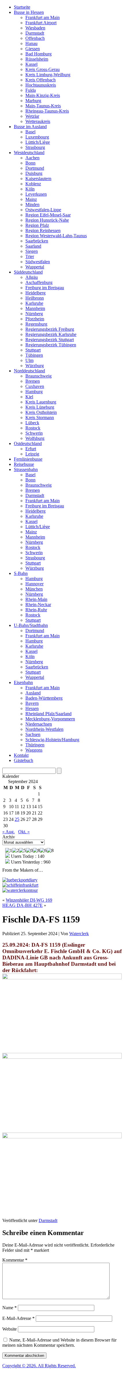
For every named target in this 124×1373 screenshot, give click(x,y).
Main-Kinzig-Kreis (42, 95)
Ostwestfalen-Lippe (43, 209)
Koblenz (33, 183)
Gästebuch (23, 760)
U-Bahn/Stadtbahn (31, 625)
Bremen (32, 381)
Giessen (32, 48)
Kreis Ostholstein (41, 412)
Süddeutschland (28, 272)
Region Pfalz (37, 225)
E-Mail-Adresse (18, 1318)
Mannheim (35, 308)
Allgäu (31, 277)
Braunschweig (38, 375)
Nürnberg (34, 313)
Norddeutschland (29, 370)
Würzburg (34, 365)
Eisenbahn (23, 682)
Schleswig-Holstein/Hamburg (52, 739)
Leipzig (32, 453)
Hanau (31, 43)
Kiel (29, 396)
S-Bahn (21, 573)
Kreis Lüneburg (39, 407)
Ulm (29, 360)
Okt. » (24, 831)
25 (17, 819)
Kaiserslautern (38, 178)
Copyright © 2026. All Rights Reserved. (39, 1365)
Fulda (30, 90)
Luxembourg (37, 137)
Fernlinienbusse (28, 459)
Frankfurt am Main (42, 17)
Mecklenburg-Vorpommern (50, 718)
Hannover (34, 583)
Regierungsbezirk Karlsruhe (50, 334)
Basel (30, 131)
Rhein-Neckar (38, 604)
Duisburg (33, 173)
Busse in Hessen (29, 12)
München (34, 588)
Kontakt (21, 755)
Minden (32, 204)
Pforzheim (34, 318)
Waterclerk (79, 933)
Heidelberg (35, 292)
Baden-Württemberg (44, 698)
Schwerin (34, 433)
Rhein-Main (36, 599)
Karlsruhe (34, 303)
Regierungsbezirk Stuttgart (49, 339)
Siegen (31, 251)
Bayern (32, 703)
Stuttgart (33, 350)
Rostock (32, 427)
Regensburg (36, 324)
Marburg (33, 100)
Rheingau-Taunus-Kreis (47, 111)
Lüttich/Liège (37, 142)
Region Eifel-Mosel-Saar (48, 214)
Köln (30, 188)
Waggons (33, 750)
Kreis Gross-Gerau (42, 69)
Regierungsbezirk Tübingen (50, 344)
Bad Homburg (38, 53)
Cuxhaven (34, 386)
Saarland (33, 246)
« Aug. (8, 831)
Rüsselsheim (36, 59)
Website (9, 1329)
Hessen (32, 708)
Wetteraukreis (37, 121)
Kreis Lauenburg (40, 401)
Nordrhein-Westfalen (44, 729)
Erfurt (30, 448)
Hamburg (34, 391)
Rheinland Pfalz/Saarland (48, 713)
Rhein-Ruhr (36, 609)
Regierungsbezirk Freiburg (49, 329)
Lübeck (32, 422)
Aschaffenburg (38, 282)
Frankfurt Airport (41, 22)
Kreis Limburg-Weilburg (47, 74)
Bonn (30, 162)
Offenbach (35, 38)
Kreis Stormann (39, 417)
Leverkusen (36, 194)
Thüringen (34, 744)
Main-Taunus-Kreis (43, 105)
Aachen (32, 157)
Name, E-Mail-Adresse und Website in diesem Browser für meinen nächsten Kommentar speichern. (59, 1342)
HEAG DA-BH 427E (22, 905)
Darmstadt (34, 33)
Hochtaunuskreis (40, 85)
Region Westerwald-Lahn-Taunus (56, 235)
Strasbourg (35, 147)
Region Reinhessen (43, 230)
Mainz (31, 199)
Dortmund (34, 168)
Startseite (22, 7)
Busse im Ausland (30, 126)
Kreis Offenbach (40, 79)
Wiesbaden (35, 27)
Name (9, 1307)
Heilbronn (34, 298)
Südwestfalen (37, 261)
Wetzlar (32, 116)
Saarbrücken (36, 240)
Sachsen (32, 734)
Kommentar (14, 1260)
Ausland (33, 692)
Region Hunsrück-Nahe (47, 220)
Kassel (31, 64)
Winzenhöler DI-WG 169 (29, 900)
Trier (29, 256)
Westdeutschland (29, 152)
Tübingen (34, 355)
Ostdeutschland (28, 443)
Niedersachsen (38, 724)
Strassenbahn (26, 469)
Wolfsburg (34, 438)
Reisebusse (24, 464)
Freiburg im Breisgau (44, 287)
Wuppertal (34, 266)
